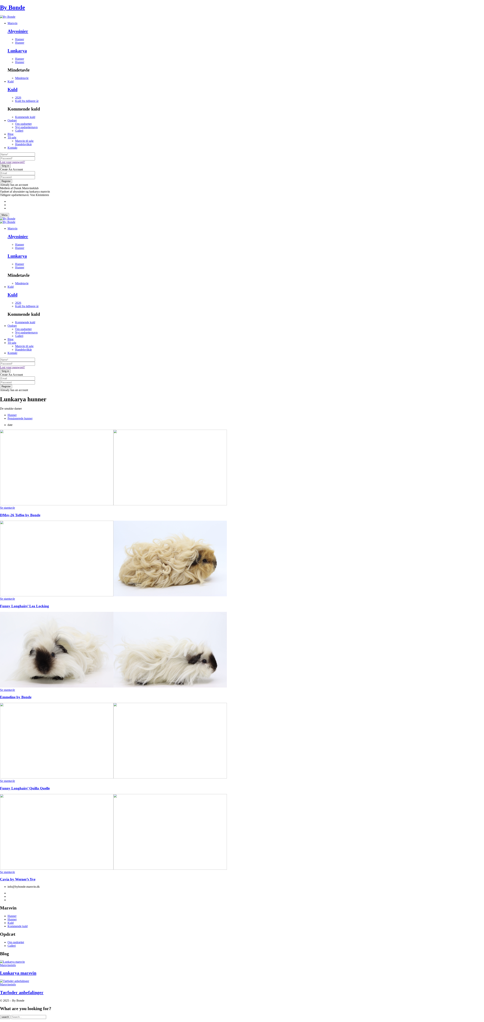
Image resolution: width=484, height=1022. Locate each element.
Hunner (12, 415)
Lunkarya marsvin (18, 973)
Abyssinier (18, 31)
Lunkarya (17, 50)
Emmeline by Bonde (15, 697)
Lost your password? (12, 162)
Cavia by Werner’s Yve (17, 879)
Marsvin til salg (24, 140)
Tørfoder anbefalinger (21, 992)
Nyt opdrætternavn (26, 127)
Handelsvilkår (23, 144)
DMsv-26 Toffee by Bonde (20, 515)
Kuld (12, 89)
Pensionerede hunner (20, 418)
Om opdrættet (23, 123)
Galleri (19, 130)
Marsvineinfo (8, 965)
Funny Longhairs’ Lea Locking (24, 606)
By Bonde (12, 7)
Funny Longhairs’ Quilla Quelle (25, 788)
